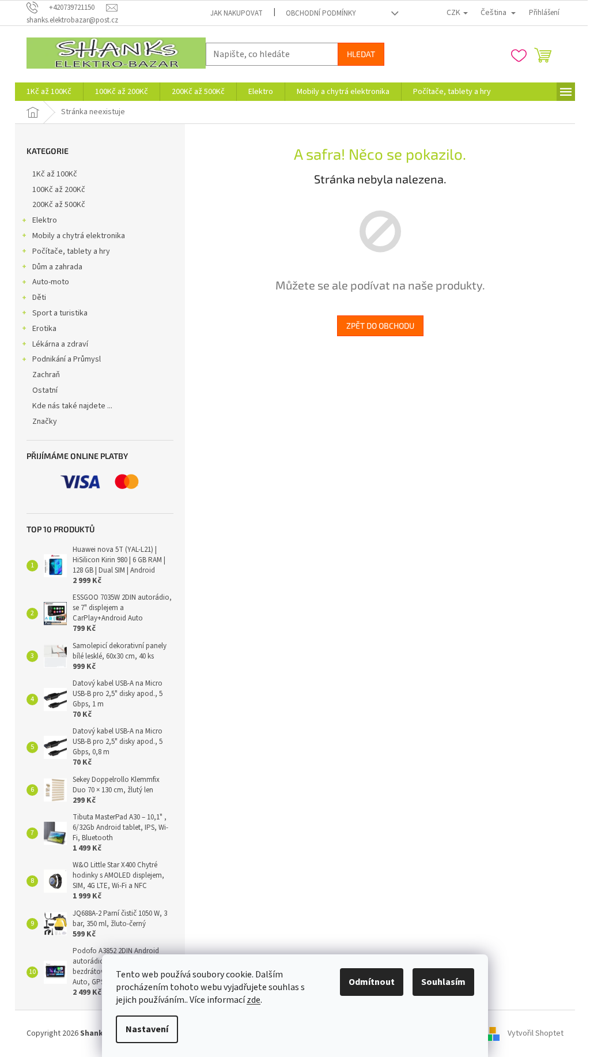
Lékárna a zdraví (60, 344)
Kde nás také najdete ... (72, 406)
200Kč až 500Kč (58, 204)
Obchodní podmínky (321, 13)
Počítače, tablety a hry (71, 251)
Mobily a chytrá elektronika (78, 236)
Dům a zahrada (57, 267)
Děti (39, 297)
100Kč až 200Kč (58, 189)
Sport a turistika (60, 313)
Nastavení (147, 1029)
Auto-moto (50, 282)
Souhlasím (443, 982)
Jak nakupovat (236, 13)
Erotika (44, 328)
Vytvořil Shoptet (535, 1033)
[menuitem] (49, 91)
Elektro (44, 220)
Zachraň (46, 375)
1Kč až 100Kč (54, 174)
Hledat (361, 54)
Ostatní (45, 390)
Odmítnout (372, 982)
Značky (44, 421)
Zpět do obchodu (380, 325)
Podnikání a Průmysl (66, 359)
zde (253, 1000)
